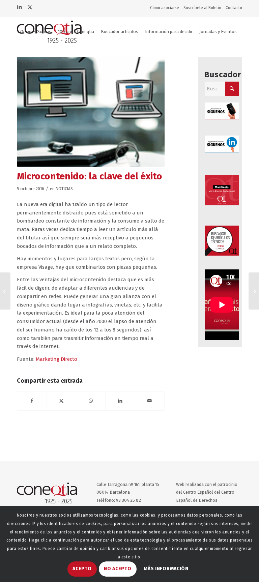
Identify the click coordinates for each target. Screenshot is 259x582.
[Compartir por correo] (149, 400)
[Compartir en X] (61, 400)
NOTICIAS (64, 188)
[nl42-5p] (91, 112)
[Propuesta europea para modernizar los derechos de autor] (5, 291)
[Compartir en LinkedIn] (120, 400)
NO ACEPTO (117, 569)
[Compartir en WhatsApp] (90, 400)
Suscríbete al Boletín (202, 7)
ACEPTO (82, 569)
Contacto (234, 7)
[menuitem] (166, 7)
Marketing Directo (56, 359)
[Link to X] (29, 6)
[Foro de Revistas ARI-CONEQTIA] (254, 291)
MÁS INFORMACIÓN (166, 569)
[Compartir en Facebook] (32, 400)
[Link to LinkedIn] (19, 6)
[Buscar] (45, 62)
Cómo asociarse (164, 7)
